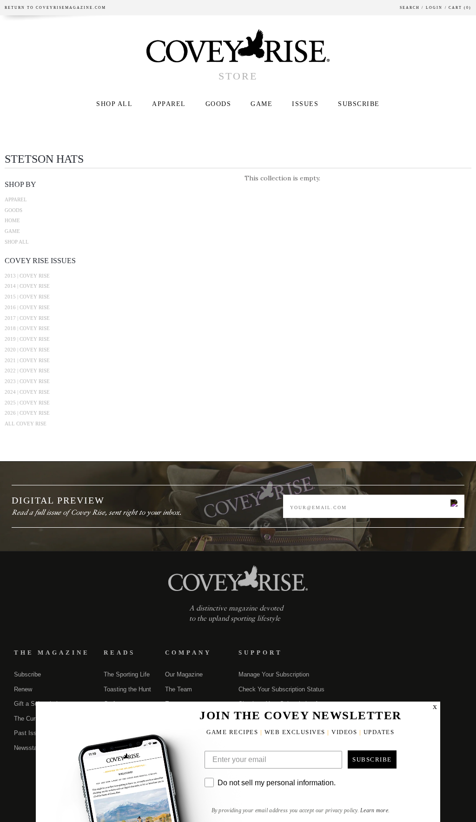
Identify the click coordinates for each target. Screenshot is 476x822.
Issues (305, 103)
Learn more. (375, 810)
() (458, 8)
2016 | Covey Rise (27, 307)
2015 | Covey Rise (27, 296)
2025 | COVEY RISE (27, 402)
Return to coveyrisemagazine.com (55, 8)
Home (12, 220)
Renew (23, 689)
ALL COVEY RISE (25, 423)
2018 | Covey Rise (27, 328)
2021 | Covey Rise (27, 360)
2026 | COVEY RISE (27, 413)
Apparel (169, 103)
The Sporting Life (127, 674)
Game (261, 103)
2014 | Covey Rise (27, 286)
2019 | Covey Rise (27, 339)
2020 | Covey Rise (27, 349)
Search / (411, 8)
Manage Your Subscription (273, 674)
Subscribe (359, 103)
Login (434, 8)
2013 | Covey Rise (27, 275)
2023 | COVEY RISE (27, 381)
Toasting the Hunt (127, 689)
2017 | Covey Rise (27, 318)
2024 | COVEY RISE (27, 392)
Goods (218, 103)
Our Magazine (184, 674)
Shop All (114, 103)
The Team (178, 689)
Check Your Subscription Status (281, 689)
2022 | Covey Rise (27, 370)
